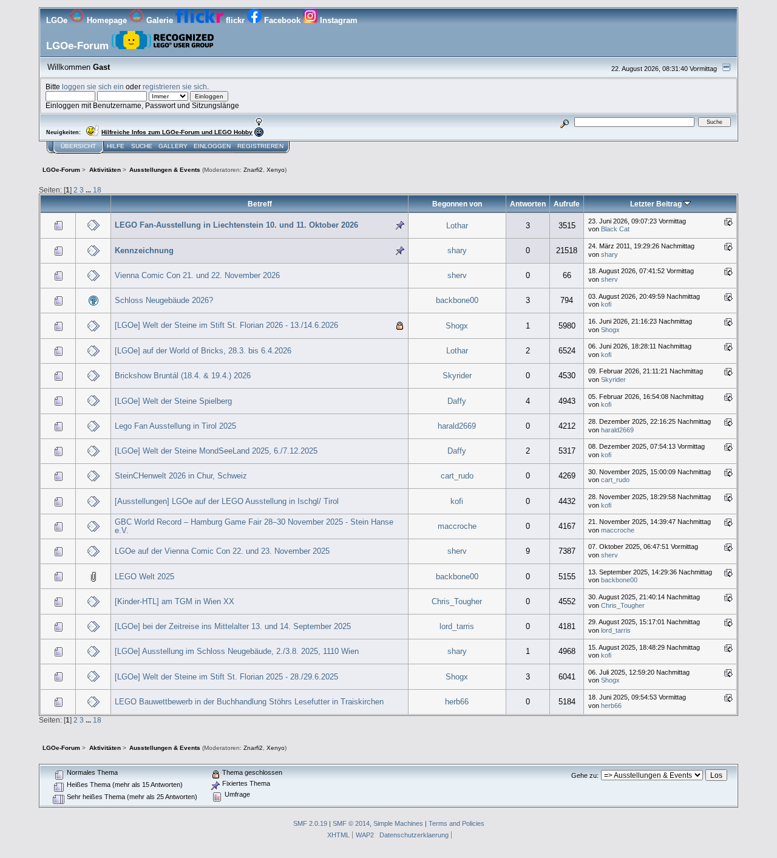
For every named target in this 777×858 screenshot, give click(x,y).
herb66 (457, 701)
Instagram (337, 20)
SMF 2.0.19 (310, 823)
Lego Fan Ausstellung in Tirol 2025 (175, 426)
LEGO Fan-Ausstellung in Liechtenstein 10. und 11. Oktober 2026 (236, 225)
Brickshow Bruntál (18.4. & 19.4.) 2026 (183, 375)
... (89, 190)
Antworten (528, 204)
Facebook (282, 20)
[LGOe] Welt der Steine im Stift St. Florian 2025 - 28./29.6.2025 (226, 676)
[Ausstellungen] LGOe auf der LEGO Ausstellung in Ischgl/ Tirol (227, 501)
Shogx (457, 325)
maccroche (457, 526)
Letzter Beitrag (657, 204)
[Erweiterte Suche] (564, 121)
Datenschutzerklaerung (414, 835)
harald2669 (457, 426)
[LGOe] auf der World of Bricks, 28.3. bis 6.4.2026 (203, 350)
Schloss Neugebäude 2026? (164, 300)
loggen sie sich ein (93, 86)
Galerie (159, 20)
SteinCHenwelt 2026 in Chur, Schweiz (181, 475)
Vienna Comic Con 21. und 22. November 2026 (197, 275)
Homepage (106, 20)
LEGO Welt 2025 (144, 576)
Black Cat (615, 229)
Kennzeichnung (144, 250)
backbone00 (457, 300)
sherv (457, 275)
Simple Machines (398, 823)
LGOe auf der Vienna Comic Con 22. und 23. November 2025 (222, 551)
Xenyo (275, 169)
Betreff (260, 204)
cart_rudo (457, 475)
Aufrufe (567, 204)
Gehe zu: (585, 775)
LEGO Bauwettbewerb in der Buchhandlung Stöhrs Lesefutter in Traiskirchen (249, 701)
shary (457, 250)
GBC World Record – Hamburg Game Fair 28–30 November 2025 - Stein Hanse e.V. (254, 526)
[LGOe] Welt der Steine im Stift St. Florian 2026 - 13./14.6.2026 (226, 325)
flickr (235, 20)
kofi (606, 304)
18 (97, 190)
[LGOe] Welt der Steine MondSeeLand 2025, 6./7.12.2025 (216, 450)
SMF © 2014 (351, 823)
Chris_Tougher (457, 601)
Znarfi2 (253, 169)
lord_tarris (456, 626)
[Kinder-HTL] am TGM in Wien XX (174, 601)
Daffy (456, 401)
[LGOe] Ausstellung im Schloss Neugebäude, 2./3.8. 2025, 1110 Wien (237, 651)
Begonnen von (457, 204)
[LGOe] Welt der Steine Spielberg (173, 401)
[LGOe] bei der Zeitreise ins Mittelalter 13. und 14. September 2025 (233, 626)
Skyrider (457, 375)
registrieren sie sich (175, 86)
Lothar (457, 225)
